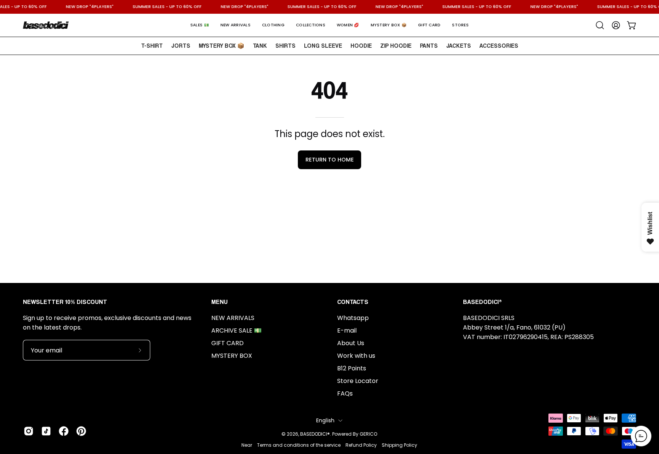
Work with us (356, 355)
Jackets (458, 45)
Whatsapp (353, 317)
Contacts (352, 301)
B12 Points (351, 368)
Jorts (180, 45)
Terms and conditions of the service (299, 445)
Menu (219, 301)
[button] (200, 25)
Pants (429, 45)
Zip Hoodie (395, 45)
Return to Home (329, 159)
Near (246, 445)
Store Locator (357, 380)
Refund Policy (361, 445)
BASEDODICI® (315, 434)
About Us (350, 343)
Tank (260, 45)
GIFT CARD (227, 343)
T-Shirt (152, 45)
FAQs (345, 393)
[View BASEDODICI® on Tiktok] (46, 431)
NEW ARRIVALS (232, 317)
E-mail (347, 330)
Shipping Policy (399, 445)
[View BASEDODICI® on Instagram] (28, 431)
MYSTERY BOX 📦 (221, 45)
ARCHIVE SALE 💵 (236, 330)
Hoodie (361, 45)
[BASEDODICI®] (46, 25)
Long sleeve (323, 45)
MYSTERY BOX (231, 355)
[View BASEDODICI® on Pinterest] (81, 431)
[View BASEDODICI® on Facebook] (63, 431)
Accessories (498, 45)
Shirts (285, 45)
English (325, 420)
